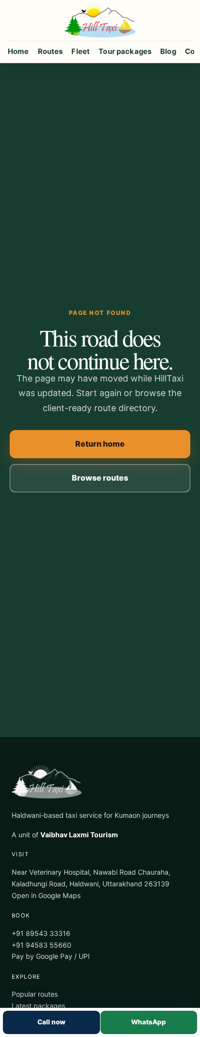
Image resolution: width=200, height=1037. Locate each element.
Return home (100, 444)
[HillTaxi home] (100, 20)
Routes (50, 51)
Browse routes (100, 478)
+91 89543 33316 (41, 933)
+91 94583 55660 (41, 945)
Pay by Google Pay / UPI (51, 956)
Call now (51, 1022)
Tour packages (125, 51)
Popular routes (35, 994)
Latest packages (38, 1006)
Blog (168, 51)
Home (18, 51)
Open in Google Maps (46, 895)
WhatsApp (148, 1022)
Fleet (80, 51)
